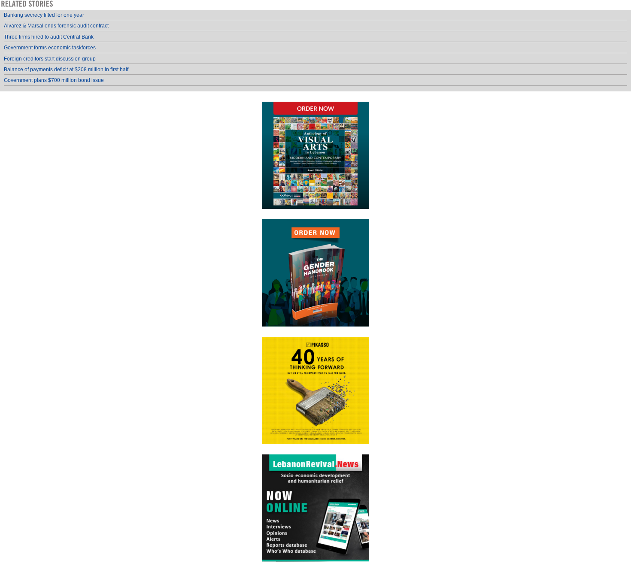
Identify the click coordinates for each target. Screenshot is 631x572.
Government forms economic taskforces (50, 48)
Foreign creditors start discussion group (50, 59)
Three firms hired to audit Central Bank (49, 37)
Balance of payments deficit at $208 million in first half (66, 70)
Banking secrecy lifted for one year (44, 15)
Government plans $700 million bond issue (54, 80)
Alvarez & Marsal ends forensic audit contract (56, 26)
